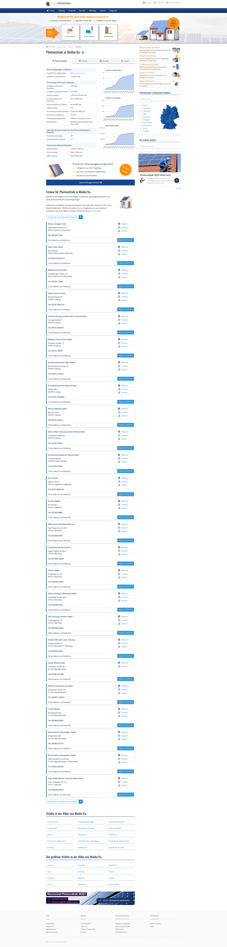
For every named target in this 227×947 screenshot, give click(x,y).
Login (152, 926)
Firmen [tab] (84, 61)
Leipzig (146, 131)
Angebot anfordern (126, 240)
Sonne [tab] (126, 61)
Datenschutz (50, 924)
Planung (61, 10)
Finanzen (72, 10)
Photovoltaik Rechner (122, 926)
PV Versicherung (121, 932)
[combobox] (160, 99)
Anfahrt (124, 231)
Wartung (92, 10)
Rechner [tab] (105, 61)
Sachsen (70, 47)
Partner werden (174, 3)
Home (52, 10)
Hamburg (146, 108)
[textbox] (160, 99)
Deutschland (62, 47)
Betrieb (82, 10)
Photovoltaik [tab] (61, 61)
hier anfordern (95, 211)
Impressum (50, 926)
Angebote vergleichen (122, 924)
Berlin (145, 105)
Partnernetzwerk (52, 932)
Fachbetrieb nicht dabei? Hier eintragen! (62, 217)
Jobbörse (160, 3)
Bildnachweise (51, 929)
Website (124, 224)
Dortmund (147, 125)
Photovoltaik (52, 47)
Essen (145, 128)
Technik (103, 10)
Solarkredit (119, 929)
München (146, 111)
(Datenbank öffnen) (79, 73)
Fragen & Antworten (88, 929)
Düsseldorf (147, 122)
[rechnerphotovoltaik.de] (58, 4)
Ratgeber (113, 10)
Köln (145, 114)
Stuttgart (147, 120)
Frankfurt (147, 117)
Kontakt (124, 227)
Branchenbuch (85, 924)
